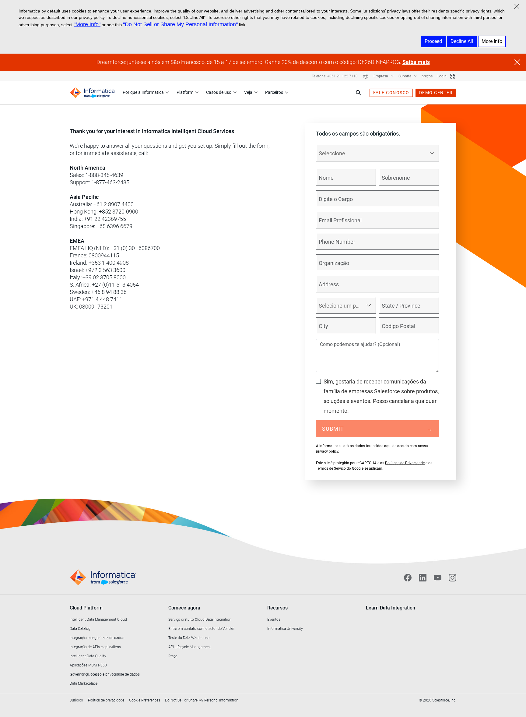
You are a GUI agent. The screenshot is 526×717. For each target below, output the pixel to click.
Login (442, 76)
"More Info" (87, 24)
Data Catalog (80, 629)
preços (427, 76)
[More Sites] (452, 76)
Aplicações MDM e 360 (88, 665)
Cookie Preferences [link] (144, 700)
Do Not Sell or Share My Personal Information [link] (201, 700)
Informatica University (285, 629)
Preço (172, 656)
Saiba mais (416, 62)
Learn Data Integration (390, 608)
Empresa (381, 76)
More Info (492, 41)
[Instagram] (452, 577)
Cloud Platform (86, 608)
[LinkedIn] (422, 577)
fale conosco (391, 92)
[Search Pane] (358, 93)
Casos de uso (218, 92)
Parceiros (274, 92)
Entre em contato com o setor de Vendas (201, 629)
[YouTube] (437, 577)
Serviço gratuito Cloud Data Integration (199, 619)
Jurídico (76, 700)
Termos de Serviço (331, 468)
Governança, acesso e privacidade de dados (105, 674)
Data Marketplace (83, 683)
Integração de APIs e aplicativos (95, 647)
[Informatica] (92, 93)
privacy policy (327, 451)
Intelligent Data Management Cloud (98, 619)
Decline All (462, 41)
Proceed (433, 41)
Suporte (405, 76)
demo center (436, 92)
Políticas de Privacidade (405, 463)
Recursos (277, 608)
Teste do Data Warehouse (188, 638)
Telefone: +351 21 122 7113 (335, 76)
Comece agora (184, 608)
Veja (248, 92)
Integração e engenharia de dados (97, 638)
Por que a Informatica (143, 92)
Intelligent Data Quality (88, 656)
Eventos (273, 619)
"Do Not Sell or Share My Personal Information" (180, 24)
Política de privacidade (106, 700)
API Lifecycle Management (189, 647)
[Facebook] (408, 577)
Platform (185, 92)
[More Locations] (366, 76)
